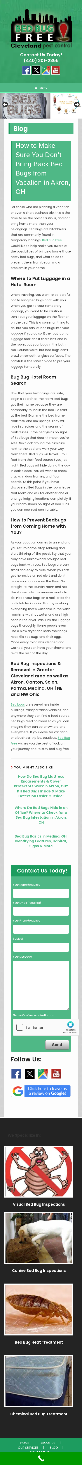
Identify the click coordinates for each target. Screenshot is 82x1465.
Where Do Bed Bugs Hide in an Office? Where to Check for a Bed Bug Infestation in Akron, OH (41, 815)
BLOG (54, 1447)
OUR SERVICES (28, 1447)
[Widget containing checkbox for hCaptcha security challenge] (46, 1027)
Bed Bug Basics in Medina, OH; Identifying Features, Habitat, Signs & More (41, 841)
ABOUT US (47, 1443)
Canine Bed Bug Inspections (39, 1270)
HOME (24, 1443)
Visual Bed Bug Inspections (39, 1204)
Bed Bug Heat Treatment (39, 1342)
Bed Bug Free (52, 240)
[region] (41, 106)
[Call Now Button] (41, 1458)
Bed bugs (18, 704)
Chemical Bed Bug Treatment (39, 1414)
